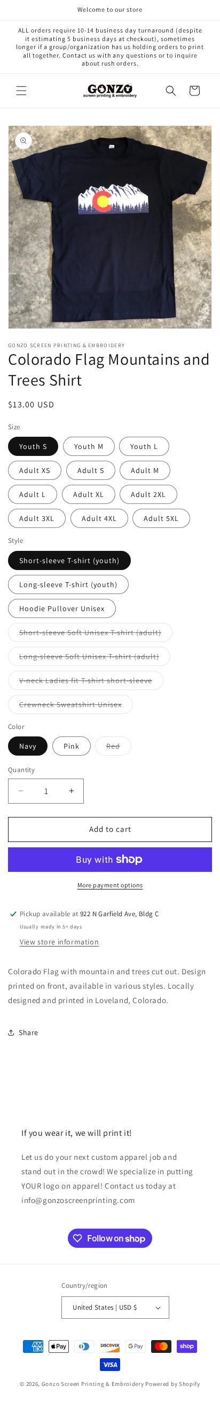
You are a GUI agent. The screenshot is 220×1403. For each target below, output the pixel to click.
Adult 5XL (161, 518)
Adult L (32, 494)
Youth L (144, 446)
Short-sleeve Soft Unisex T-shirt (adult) (95, 634)
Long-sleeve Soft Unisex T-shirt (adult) (94, 658)
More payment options (110, 885)
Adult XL (88, 494)
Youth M (89, 446)
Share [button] (28, 1032)
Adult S (90, 470)
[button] (21, 90)
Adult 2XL (148, 494)
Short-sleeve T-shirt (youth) (69, 560)
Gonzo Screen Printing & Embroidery (93, 1384)
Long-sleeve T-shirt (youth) (68, 584)
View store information (59, 942)
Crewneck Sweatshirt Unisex (76, 706)
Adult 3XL (36, 518)
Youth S (33, 446)
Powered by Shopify (172, 1384)
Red (118, 748)
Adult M (145, 470)
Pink (72, 746)
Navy (27, 746)
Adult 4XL (99, 518)
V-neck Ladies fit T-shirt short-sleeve (91, 682)
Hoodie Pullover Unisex (62, 608)
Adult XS (34, 470)
